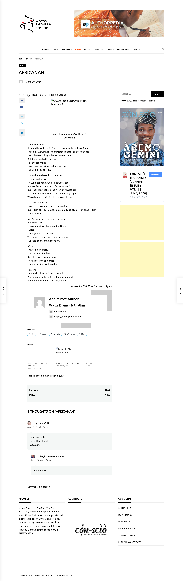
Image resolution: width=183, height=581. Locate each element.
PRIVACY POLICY (126, 528)
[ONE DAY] (98, 354)
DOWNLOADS (125, 515)
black (46, 375)
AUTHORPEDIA (26, 533)
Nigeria (54, 375)
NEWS (110, 49)
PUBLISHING (122, 49)
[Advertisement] (142, 222)
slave (62, 375)
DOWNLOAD (136, 49)
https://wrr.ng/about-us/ (67, 316)
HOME (44, 49)
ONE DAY (88, 363)
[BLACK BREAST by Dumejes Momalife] (40, 354)
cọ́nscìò (55, 49)
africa (39, 375)
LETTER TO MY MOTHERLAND (68, 363)
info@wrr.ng (60, 311)
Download (155, 174)
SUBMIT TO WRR (126, 535)
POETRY (78, 49)
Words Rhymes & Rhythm (67, 305)
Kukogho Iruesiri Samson (51, 456)
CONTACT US (124, 508)
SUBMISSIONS (99, 49)
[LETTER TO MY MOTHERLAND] (69, 354)
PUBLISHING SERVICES (129, 542)
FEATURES (66, 49)
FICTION (87, 49)
